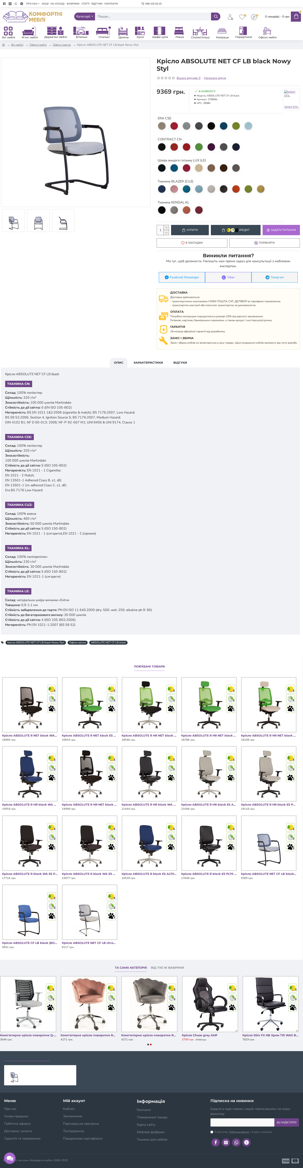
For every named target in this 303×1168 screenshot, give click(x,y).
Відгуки (180, 362)
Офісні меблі (38, 45)
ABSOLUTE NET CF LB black (108, 642)
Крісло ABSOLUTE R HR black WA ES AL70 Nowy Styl (149, 804)
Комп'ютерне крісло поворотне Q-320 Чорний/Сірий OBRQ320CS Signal (89, 1035)
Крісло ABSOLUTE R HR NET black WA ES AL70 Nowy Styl (149, 735)
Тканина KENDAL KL (173, 202)
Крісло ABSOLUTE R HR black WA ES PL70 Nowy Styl (30, 804)
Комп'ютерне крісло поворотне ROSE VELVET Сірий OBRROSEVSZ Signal (210, 1035)
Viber (231, 277)
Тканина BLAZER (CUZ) (175, 181)
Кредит (244, 230)
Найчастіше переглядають (78, 1057)
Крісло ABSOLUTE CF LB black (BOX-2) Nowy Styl (30, 943)
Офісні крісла (62, 45)
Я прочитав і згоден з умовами (243, 1132)
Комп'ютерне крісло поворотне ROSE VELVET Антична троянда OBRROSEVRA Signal (149, 1035)
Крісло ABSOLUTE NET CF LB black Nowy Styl (35, 642)
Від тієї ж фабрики (167, 967)
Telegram (277, 277)
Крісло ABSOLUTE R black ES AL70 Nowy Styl (149, 874)
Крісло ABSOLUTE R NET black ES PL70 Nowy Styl (89, 735)
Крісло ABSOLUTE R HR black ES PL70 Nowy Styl (269, 804)
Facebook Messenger (184, 277)
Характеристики (148, 362)
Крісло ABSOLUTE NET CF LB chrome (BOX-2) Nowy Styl (89, 943)
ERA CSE (164, 118)
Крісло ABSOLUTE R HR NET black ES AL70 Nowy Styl (89, 804)
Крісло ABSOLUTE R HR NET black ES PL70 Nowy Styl (269, 735)
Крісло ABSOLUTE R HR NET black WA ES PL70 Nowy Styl (209, 735)
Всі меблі (17, 45)
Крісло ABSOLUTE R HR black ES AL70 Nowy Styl (209, 804)
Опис (118, 362)
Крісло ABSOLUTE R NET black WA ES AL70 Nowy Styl (30, 735)
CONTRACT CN (170, 139)
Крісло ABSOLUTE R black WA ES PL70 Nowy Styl (30, 874)
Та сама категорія (131, 967)
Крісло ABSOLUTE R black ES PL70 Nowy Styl (209, 874)
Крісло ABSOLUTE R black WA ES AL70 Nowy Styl (89, 874)
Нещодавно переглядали (27, 1057)
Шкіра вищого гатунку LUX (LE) (182, 160)
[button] (148, 1044)
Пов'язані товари (149, 666)
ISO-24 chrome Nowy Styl (19, 1035)
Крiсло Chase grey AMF (260, 1035)
